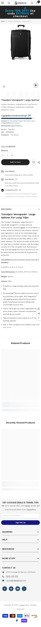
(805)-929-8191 (12, 576)
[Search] (9, 3)
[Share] (38, 162)
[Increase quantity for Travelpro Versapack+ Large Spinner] (12, 155)
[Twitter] (24, 588)
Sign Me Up (21, 522)
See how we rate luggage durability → (12, 125)
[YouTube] (17, 588)
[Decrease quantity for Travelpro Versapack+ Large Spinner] (3, 155)
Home (3, 21)
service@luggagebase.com (16, 580)
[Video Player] (36, 85)
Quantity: (4, 150)
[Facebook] (4, 588)
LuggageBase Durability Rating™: (16, 116)
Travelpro (11, 129)
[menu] (2, 2)
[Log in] (32, 3)
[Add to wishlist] (33, 162)
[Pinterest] (11, 588)
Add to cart (15, 162)
